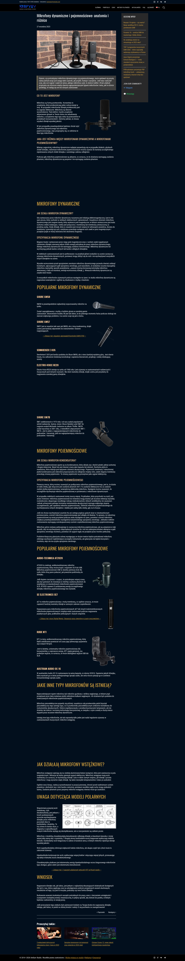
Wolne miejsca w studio (75, 958)
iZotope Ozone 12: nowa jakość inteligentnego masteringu (102, 943)
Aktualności (136, 7)
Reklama (88, 958)
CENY (113, 7)
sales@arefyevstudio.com (53, 2)
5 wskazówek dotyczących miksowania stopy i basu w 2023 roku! (48, 945)
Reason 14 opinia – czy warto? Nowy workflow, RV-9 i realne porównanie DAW (134, 25)
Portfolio (106, 7)
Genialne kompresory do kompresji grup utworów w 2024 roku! (76, 943)
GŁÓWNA (98, 7)
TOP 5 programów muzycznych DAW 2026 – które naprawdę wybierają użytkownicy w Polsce (134, 49)
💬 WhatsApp (129, 94)
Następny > (112, 912)
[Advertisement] (76, 180)
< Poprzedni (101, 912)
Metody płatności (123, 7)
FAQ (144, 7)
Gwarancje (97, 958)
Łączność (150, 7)
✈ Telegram (128, 88)
